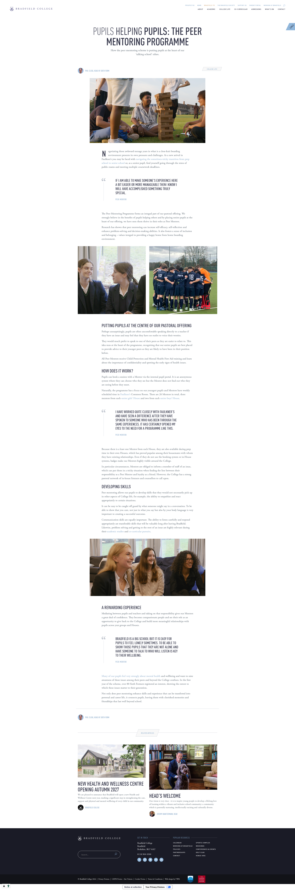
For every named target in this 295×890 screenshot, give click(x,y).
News (199, 5)
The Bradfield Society (226, 5)
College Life (224, 9)
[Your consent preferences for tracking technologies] (4, 886)
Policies (176, 849)
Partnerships (179, 852)
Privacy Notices (103, 879)
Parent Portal (255, 5)
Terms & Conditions (155, 879)
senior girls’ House (130, 398)
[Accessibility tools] (8, 886)
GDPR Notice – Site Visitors (122, 879)
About (200, 9)
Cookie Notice (140, 879)
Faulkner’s (125, 394)
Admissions (256, 9)
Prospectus (190, 5)
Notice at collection (133, 887)
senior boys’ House (169, 398)
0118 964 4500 (144, 854)
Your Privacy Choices (155, 887)
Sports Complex (203, 843)
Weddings (200, 846)
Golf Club (200, 852)
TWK (178, 879)
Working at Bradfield (272, 5)
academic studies (115, 531)
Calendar (177, 843)
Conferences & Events (206, 849)
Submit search (116, 854)
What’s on (269, 9)
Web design (169, 879)
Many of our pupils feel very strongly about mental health (131, 676)
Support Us (242, 5)
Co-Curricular (241, 9)
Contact (281, 9)
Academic (211, 9)
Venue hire (201, 855)
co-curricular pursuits (139, 531)
